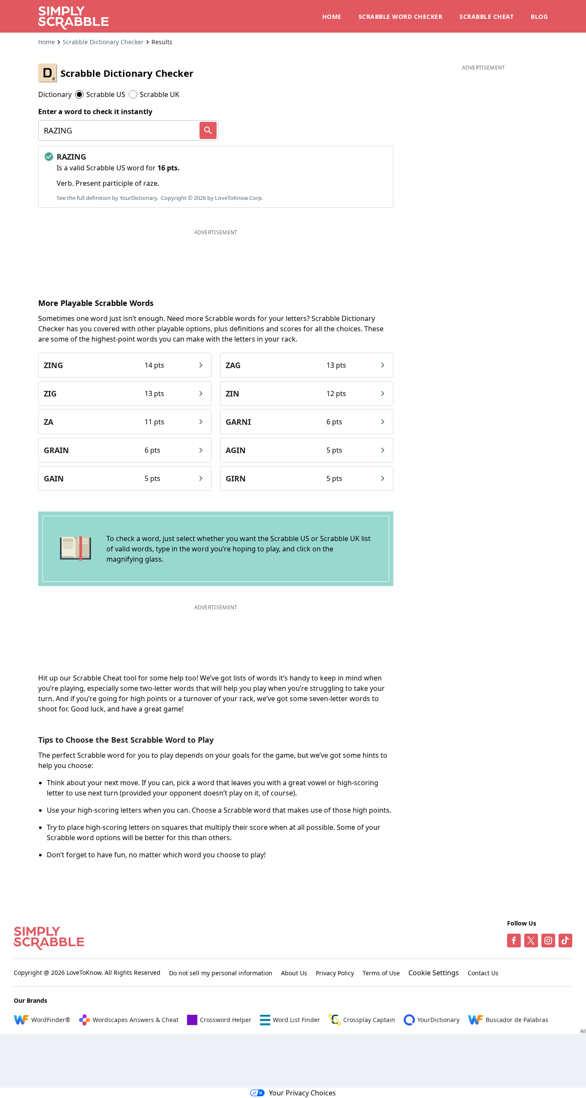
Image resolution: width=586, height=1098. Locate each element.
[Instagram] (548, 940)
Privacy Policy (335, 973)
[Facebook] (514, 940)
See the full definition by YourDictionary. (107, 198)
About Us (294, 973)
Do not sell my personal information (220, 973)
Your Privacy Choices (302, 1093)
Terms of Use (381, 973)
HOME (331, 16)
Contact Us (483, 973)
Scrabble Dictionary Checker (103, 42)
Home (46, 42)
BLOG (539, 16)
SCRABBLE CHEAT (486, 16)
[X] (531, 940)
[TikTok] (565, 940)
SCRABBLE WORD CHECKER (401, 16)
